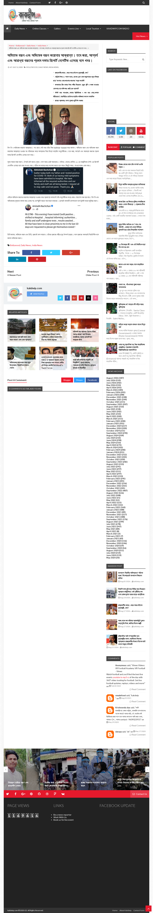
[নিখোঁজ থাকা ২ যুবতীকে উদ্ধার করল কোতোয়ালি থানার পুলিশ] (22, 769)
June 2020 (111, 555)
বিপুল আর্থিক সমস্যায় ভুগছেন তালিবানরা (132, 184)
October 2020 (113, 545)
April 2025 (111, 416)
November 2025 (113, 399)
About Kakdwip (21, 2)
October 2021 (113, 517)
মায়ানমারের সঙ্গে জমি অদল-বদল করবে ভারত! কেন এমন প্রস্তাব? (21, 338)
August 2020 (112, 550)
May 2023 (110, 471)
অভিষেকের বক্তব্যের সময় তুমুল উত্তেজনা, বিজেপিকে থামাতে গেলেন (20, 365)
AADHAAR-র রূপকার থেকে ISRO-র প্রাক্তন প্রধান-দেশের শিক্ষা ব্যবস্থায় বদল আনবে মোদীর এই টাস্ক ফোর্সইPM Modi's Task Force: (52, 362)
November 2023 (113, 457)
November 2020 (113, 543)
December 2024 (113, 426)
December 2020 (113, 541)
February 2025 (113, 421)
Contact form (35, 2)
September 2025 (114, 404)
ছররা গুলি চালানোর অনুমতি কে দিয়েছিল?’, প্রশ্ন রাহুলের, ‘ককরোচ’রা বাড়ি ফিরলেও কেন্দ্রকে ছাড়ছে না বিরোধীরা (84, 363)
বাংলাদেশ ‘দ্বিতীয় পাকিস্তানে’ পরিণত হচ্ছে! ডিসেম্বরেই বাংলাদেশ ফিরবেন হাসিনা (130, 575)
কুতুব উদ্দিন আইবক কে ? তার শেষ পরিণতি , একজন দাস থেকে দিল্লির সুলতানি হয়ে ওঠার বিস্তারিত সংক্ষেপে (131, 227)
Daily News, (43, 67)
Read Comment (138, 689)
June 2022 (111, 498)
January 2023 (112, 481)
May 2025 (110, 414)
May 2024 (110, 442)
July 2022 (110, 495)
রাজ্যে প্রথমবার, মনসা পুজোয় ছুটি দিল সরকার (69, 100)
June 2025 (111, 411)
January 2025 (112, 423)
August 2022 (112, 493)
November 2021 (113, 514)
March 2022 (112, 505)
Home (11, 2)
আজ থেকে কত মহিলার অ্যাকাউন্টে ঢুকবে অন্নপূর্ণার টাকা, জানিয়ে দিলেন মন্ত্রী (131, 621)
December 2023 (113, 454)
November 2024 (113, 428)
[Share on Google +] (71, 252)
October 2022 (113, 488)
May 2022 (110, 500)
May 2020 (110, 557)
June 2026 (111, 383)
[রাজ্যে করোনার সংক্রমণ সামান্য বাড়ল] (58, 769)
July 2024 (110, 438)
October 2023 (113, 459)
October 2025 (113, 402)
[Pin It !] (37, 259)
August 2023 (112, 464)
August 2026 (112, 378)
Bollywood (20, 45)
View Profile (38, 294)
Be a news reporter (62, 814)
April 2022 (111, 502)
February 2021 (113, 536)
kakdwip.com (12, 910)
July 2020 (110, 553)
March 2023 (112, 476)
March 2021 (112, 533)
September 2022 (114, 490)
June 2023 (111, 469)
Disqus (79, 380)
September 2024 (114, 433)
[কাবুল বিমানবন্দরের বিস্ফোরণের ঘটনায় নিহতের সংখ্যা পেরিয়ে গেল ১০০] (94, 769)
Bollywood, (32, 67)
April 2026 (111, 387)
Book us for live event (63, 820)
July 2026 (110, 380)
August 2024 (112, 435)
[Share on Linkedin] (17, 259)
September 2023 (114, 462)
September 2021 (114, 519)
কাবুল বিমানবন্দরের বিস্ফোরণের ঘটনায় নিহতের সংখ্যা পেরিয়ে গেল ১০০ (94, 782)
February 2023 (113, 478)
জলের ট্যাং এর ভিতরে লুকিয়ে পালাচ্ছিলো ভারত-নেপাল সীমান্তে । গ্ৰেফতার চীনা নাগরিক (132, 204)
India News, (54, 67)
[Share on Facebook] (31, 252)
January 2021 (112, 538)
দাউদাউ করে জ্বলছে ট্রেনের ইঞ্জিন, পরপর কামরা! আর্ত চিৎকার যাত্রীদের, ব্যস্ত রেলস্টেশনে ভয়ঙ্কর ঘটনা (84, 335)
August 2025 (112, 407)
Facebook (92, 380)
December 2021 (113, 512)
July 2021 (110, 524)
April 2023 (111, 474)
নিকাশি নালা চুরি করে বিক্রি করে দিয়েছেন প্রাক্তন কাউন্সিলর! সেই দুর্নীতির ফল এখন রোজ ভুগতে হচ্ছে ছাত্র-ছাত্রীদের (131, 592)
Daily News (31, 45)
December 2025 (113, 397)
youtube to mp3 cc (121, 677)
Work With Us (60, 817)
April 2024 (111, 445)
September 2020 (114, 548)
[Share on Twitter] (51, 252)
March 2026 (112, 390)
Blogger (67, 380)
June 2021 (111, 526)
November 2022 (113, 486)
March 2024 (112, 447)
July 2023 (110, 466)
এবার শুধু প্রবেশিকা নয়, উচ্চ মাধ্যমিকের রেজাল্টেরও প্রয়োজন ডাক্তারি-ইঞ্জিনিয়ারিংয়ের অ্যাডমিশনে (132, 347)
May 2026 (110, 385)
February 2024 (113, 450)
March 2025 (112, 418)
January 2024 (112, 452)
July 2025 (110, 409)
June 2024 (111, 440)
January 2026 (112, 395)
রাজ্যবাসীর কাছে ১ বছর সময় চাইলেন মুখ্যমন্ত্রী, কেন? (71, 72)
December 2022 (113, 483)
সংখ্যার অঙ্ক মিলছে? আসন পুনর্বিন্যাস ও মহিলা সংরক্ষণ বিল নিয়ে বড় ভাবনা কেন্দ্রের (51, 337)
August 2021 (112, 522)
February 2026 (113, 392)
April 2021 (111, 531)
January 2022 (112, 510)
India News (42, 45)
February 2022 (113, 507)
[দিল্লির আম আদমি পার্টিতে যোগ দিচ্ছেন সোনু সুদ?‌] (131, 769)
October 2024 (113, 430)
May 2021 (110, 529)
